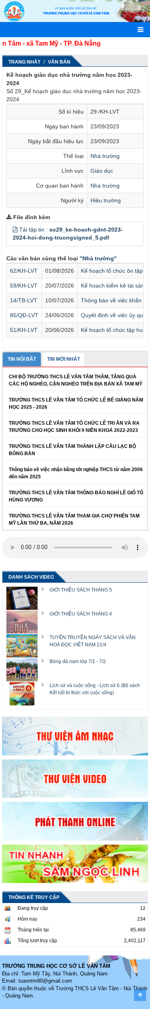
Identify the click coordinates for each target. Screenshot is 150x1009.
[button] (15, 229)
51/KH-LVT (24, 330)
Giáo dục (101, 171)
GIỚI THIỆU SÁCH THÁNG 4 (81, 614)
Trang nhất (24, 62)
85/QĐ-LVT (24, 315)
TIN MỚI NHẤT (63, 359)
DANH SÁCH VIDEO (31, 577)
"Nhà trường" (98, 258)
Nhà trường (105, 156)
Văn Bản (59, 62)
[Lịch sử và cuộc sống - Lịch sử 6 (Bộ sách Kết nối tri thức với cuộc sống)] (24, 693)
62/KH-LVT (24, 271)
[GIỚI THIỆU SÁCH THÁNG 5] (24, 597)
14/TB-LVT (23, 300)
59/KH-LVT (24, 285)
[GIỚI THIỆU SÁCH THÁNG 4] (24, 621)
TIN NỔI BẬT (22, 359)
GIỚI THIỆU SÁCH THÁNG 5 (81, 590)
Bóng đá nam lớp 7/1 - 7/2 (78, 661)
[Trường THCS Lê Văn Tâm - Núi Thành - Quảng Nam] (14, 11)
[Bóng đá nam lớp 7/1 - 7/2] (24, 669)
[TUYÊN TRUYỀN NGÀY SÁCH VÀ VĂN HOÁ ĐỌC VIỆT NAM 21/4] (24, 645)
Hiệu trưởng (105, 200)
